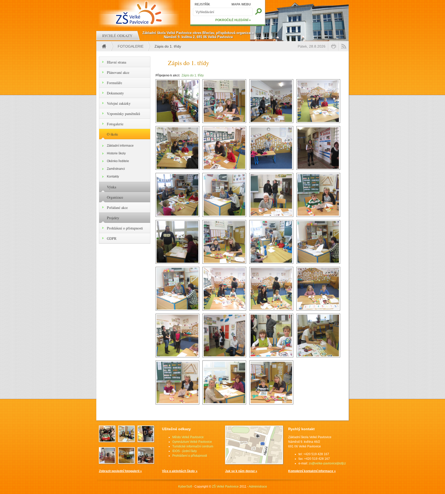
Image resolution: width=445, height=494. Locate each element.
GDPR (111, 238)
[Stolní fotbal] (107, 440)
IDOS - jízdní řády (184, 451)
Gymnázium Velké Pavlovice (192, 442)
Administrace (258, 486)
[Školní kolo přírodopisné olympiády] (145, 462)
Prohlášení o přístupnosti (125, 228)
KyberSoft (185, 486)
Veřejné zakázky (119, 103)
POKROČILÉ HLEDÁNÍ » (233, 20)
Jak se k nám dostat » (241, 471)
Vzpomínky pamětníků (123, 113)
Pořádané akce (117, 207)
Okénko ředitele (118, 161)
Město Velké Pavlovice (188, 437)
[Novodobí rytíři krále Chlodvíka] (107, 462)
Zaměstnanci (116, 169)
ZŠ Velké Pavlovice (225, 486)
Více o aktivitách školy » (180, 471)
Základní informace (120, 145)
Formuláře (114, 82)
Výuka (111, 186)
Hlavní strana (116, 62)
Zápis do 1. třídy (193, 75)
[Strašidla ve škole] (126, 440)
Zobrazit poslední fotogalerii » (120, 471)
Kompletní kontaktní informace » (312, 471)
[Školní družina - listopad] (145, 440)
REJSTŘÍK (202, 4)
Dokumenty (115, 93)
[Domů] (139, 13)
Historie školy (116, 153)
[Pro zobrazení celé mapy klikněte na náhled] (254, 463)
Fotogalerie (130, 46)
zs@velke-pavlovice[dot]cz (327, 463)
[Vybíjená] (126, 462)
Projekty (113, 217)
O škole (112, 134)
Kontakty (113, 176)
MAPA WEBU (241, 4)
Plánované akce (118, 72)
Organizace (115, 197)
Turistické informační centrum (192, 446)
